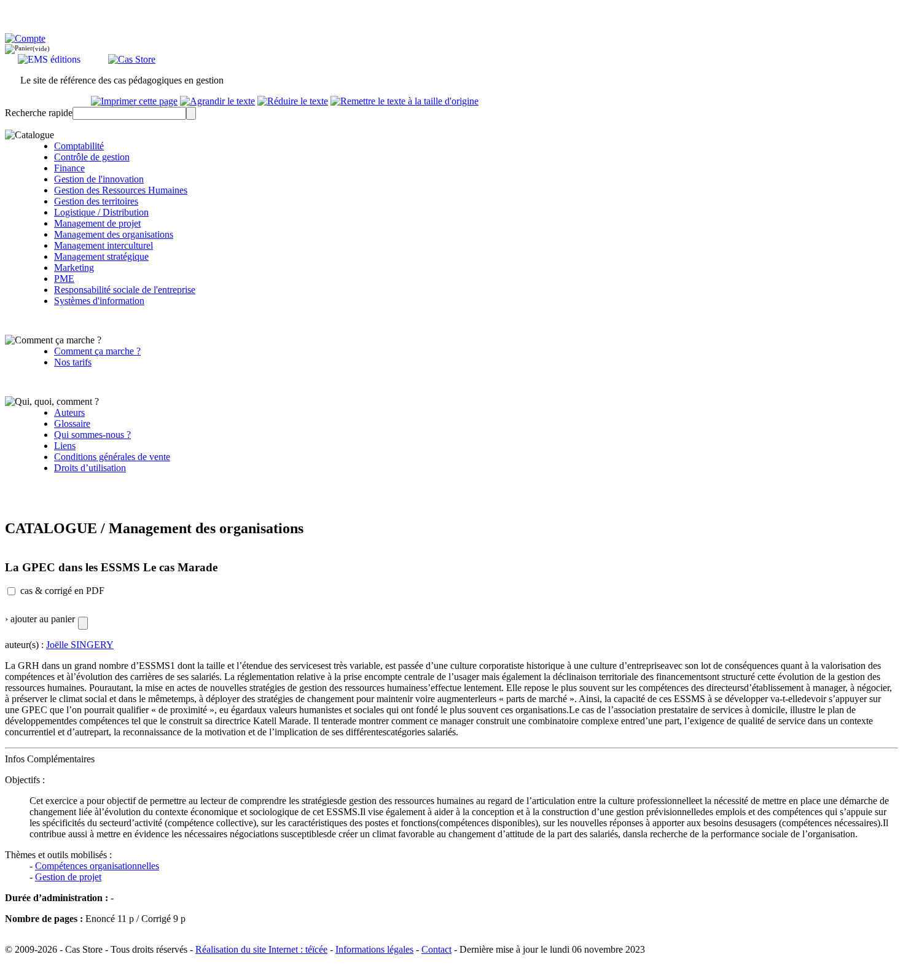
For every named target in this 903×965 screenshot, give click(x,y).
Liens (65, 445)
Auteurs (69, 412)
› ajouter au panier (40, 619)
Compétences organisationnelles (97, 866)
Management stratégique (101, 256)
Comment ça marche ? (97, 351)
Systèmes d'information (99, 300)
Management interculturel (103, 245)
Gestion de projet (68, 877)
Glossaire (72, 423)
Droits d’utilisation (90, 468)
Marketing (74, 267)
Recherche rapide (38, 112)
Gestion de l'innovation (99, 179)
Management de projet (97, 223)
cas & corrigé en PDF (62, 590)
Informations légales (374, 949)
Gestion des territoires (96, 201)
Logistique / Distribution (101, 212)
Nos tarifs (73, 362)
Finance (69, 168)
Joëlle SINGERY (80, 644)
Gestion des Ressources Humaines (120, 190)
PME (64, 278)
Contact (436, 949)
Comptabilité (79, 146)
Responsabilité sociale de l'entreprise (124, 289)
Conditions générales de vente (112, 456)
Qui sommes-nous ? (92, 434)
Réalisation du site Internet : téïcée (261, 949)
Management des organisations (113, 234)
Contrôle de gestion (92, 157)
